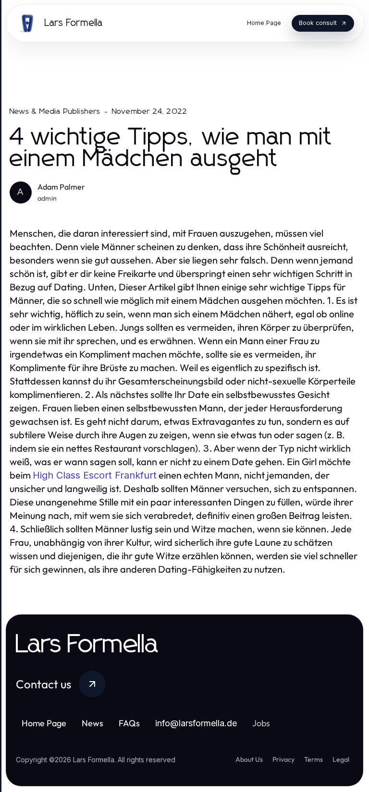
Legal (340, 759)
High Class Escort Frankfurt (95, 475)
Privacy (283, 759)
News (92, 723)
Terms (313, 759)
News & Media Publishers (55, 111)
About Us (249, 759)
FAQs (129, 723)
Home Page (44, 723)
